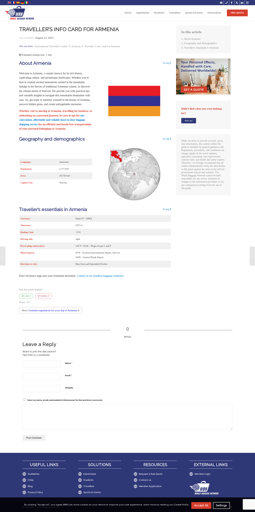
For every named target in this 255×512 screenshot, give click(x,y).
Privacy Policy (35, 492)
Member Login (202, 474)
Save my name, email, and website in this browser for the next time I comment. (65, 400)
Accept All (201, 505)
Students (88, 480)
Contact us (145, 480)
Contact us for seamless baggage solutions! (100, 275)
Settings (221, 505)
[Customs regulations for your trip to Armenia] (252, 256)
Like (27, 296)
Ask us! (189, 120)
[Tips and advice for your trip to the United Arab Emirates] (2, 256)
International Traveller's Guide (51, 46)
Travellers (88, 486)
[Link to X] (236, 2)
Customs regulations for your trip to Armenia (52, 310)
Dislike (44, 296)
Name (68, 363)
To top (166, 63)
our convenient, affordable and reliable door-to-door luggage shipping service (52, 120)
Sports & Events (92, 492)
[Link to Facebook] (231, 2)
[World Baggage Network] (20, 13)
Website (69, 388)
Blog (30, 486)
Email (68, 375)
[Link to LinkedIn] (242, 2)
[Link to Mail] (221, 2)
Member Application (150, 486)
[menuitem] (128, 13)
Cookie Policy (181, 505)
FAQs (30, 480)
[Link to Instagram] (247, 2)
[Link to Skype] (226, 2)
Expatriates (89, 474)
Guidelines (33, 474)
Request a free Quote (150, 474)
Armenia (76, 46)
